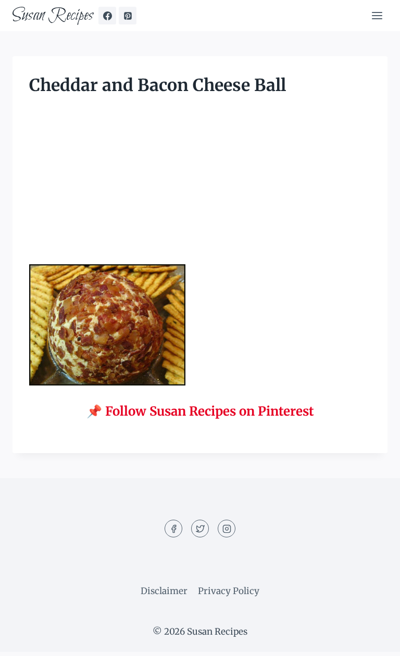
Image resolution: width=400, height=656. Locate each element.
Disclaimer (164, 591)
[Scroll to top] (373, 640)
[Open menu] (377, 15)
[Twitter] (200, 528)
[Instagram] (226, 528)
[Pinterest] (127, 15)
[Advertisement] (200, 187)
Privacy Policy (228, 591)
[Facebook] (107, 15)
